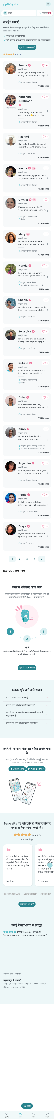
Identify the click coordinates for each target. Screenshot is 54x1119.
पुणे (10, 984)
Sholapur (15, 987)
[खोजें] (5, 13)
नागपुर (14, 984)
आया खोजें (18, 974)
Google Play (37, 769)
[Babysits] (10, 4)
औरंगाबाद (6, 987)
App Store (18, 769)
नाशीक (20, 984)
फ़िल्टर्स (45, 13)
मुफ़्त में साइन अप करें (27, 47)
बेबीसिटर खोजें (8, 974)
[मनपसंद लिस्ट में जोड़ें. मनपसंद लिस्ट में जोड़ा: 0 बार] (46, 168)
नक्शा (29, 1106)
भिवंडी (23, 987)
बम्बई (5, 984)
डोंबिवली (43, 984)
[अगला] (41, 559)
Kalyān (28, 984)
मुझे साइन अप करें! (27, 904)
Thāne (35, 984)
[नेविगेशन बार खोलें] (48, 4)
